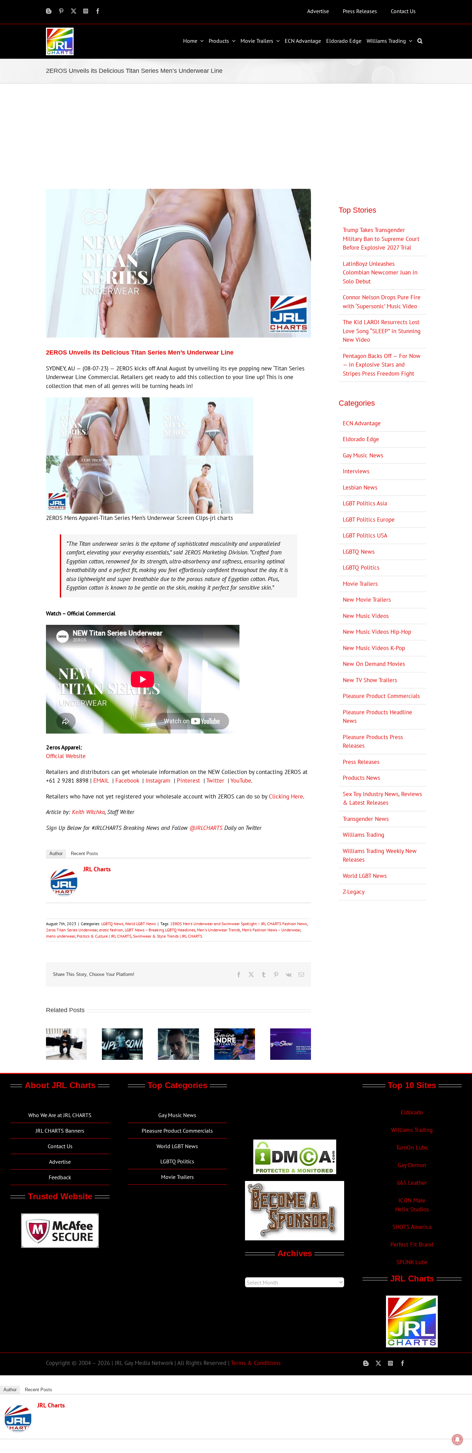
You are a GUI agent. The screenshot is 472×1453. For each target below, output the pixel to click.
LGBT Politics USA (365, 535)
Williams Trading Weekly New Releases (380, 855)
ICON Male (411, 1200)
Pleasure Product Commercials (381, 696)
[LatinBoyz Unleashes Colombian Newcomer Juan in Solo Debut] (66, 1032)
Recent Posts (84, 853)
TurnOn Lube (412, 1147)
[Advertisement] (236, 135)
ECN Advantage (362, 423)
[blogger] (48, 11)
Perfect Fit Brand (411, 1244)
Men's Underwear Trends (218, 929)
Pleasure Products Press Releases (373, 741)
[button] (421, 41)
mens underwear (60, 936)
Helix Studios (412, 1209)
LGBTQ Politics (361, 567)
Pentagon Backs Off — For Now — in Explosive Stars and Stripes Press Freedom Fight (382, 364)
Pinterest (188, 780)
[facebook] (98, 11)
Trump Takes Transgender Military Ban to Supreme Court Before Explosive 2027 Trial (381, 238)
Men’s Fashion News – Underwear (271, 929)
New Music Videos (366, 616)
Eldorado (412, 1112)
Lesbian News (360, 487)
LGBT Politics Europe (369, 519)
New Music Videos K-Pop (374, 648)
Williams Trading (363, 835)
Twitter (215, 780)
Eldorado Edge (361, 439)
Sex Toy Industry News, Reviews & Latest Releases (382, 798)
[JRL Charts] (64, 872)
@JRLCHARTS (206, 828)
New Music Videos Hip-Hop (377, 632)
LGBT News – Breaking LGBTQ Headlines (160, 929)
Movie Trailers (360, 584)
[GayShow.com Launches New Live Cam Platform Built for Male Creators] (290, 1032)
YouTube (240, 780)
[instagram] (85, 11)
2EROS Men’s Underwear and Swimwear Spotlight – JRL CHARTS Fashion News (238, 923)
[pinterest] (61, 11)
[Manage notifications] (457, 1439)
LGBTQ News (112, 923)
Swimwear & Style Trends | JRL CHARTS (167, 936)
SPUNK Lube (412, 1262)
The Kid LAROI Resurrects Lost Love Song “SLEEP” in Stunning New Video (382, 330)
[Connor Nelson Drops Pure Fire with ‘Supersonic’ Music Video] (122, 1032)
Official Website (66, 756)
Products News (361, 778)
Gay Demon (412, 1165)
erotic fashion (111, 929)
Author (56, 853)
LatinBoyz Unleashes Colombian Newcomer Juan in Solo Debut (380, 272)
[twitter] (73, 11)
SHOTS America (412, 1227)
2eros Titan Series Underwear (71, 929)
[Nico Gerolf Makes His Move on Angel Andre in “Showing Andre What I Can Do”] (234, 1032)
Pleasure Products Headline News (377, 716)
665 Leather (412, 1182)
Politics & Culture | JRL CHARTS (104, 936)
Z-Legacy (354, 891)
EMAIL (101, 780)
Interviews (356, 471)
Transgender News (366, 819)
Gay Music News (363, 455)
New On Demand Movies (374, 664)
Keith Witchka (88, 812)
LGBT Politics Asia (365, 503)
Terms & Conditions (256, 1363)
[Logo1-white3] (60, 30)
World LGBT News (140, 923)
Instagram (157, 780)
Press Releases (361, 762)
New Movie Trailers (367, 599)
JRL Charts (97, 869)
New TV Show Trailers (370, 680)
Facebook (127, 780)
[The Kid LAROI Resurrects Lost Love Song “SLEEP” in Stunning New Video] (178, 1032)
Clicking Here (286, 796)
